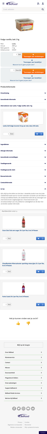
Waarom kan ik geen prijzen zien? (23, 65)
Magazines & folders (11, 378)
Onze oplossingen (10, 383)
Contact (7, 362)
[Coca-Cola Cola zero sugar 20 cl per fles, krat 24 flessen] (23, 222)
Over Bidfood (9, 352)
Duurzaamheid (10, 373)
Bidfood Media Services (12, 393)
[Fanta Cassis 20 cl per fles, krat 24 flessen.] (23, 288)
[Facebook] (14, 408)
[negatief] (27, 323)
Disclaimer (28, 425)
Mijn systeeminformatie (32, 427)
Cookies (27, 422)
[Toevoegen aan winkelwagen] (37, 133)
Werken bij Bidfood (11, 398)
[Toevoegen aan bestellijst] (41, 133)
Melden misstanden (16, 427)
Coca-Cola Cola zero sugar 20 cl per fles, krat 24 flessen (20, 230)
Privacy (20, 422)
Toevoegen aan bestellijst (32, 62)
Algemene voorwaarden (15, 425)
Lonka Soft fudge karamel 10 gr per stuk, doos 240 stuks (21, 126)
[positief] (18, 323)
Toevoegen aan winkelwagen (34, 56)
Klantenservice (9, 357)
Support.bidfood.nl (11, 388)
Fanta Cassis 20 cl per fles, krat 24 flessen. (15, 296)
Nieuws (7, 367)
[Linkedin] (33, 408)
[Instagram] (23, 408)
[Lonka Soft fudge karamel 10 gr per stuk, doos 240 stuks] (23, 117)
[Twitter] (19, 408)
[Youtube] (28, 408)
